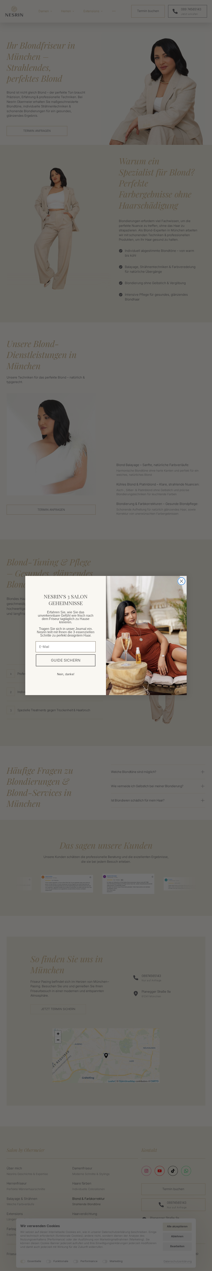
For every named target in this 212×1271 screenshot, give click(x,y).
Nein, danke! (65, 674)
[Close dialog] (181, 581)
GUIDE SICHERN (65, 660)
